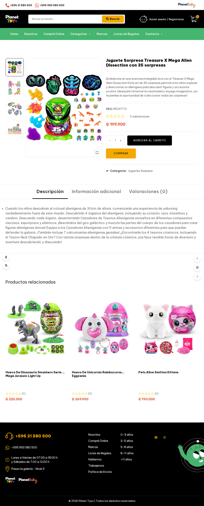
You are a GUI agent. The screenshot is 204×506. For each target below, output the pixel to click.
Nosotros (30, 34)
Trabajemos (96, 465)
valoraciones (140, 116)
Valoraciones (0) (148, 191)
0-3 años (127, 434)
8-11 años (127, 453)
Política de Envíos (100, 472)
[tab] (50, 191)
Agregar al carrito (149, 140)
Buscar (115, 18)
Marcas (102, 34)
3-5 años (127, 441)
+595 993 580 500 (52, 5)
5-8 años (127, 447)
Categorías (78, 34)
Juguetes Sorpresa (140, 171)
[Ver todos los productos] (197, 267)
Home (14, 34)
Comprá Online (53, 34)
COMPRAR (121, 153)
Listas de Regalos (126, 34)
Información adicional (96, 191)
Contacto (152, 34)
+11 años (126, 459)
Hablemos (95, 459)
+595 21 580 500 (21, 5)
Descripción (50, 191)
